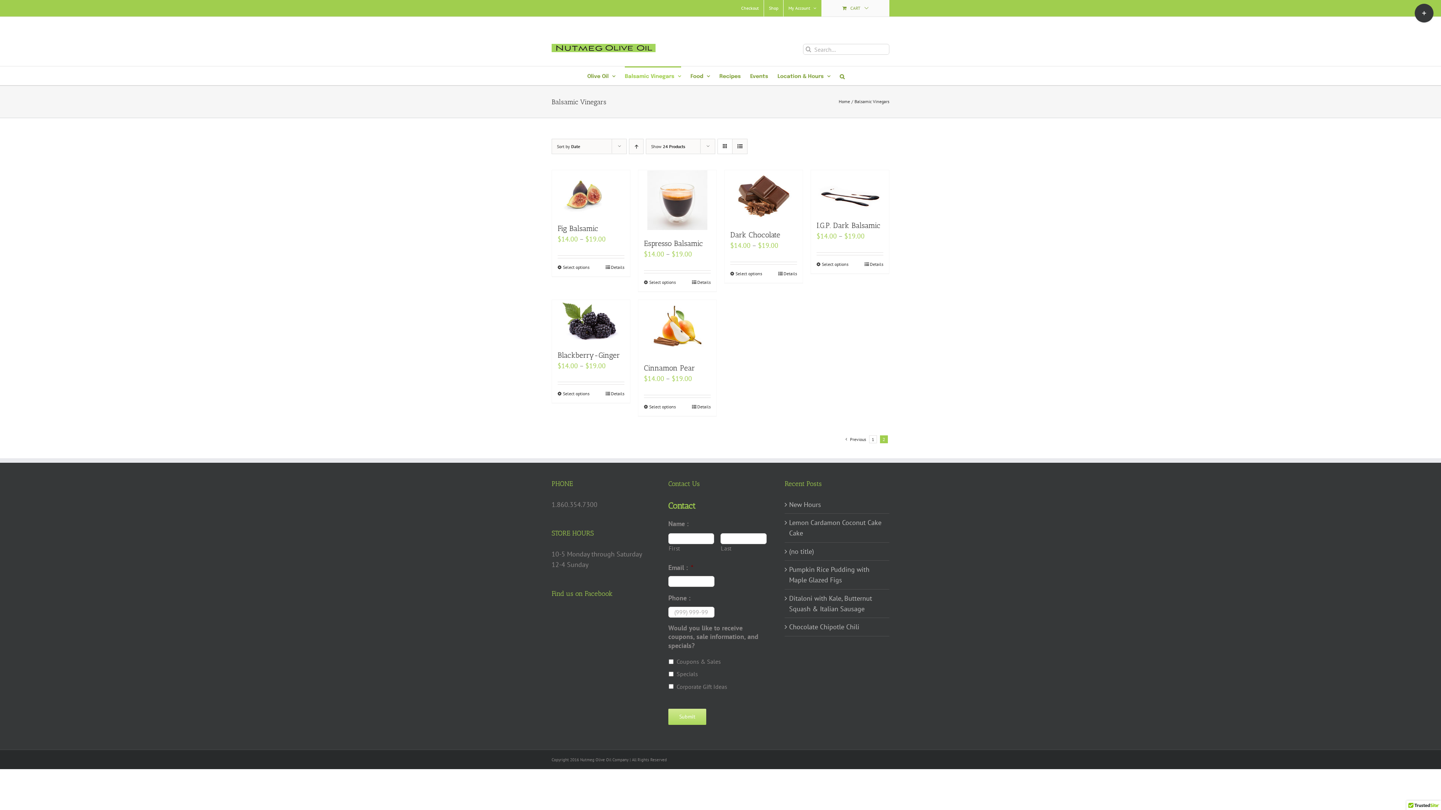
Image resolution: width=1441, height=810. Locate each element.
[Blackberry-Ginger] (591, 321)
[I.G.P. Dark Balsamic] (850, 191)
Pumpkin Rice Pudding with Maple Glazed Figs (829, 574)
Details (617, 267)
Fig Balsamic (578, 228)
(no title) (801, 551)
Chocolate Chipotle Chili (824, 626)
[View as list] (740, 146)
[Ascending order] (636, 146)
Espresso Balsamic (673, 243)
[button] (842, 75)
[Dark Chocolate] (764, 196)
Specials (687, 674)
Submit (687, 716)
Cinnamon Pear (669, 367)
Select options (576, 267)
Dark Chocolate (755, 234)
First (674, 548)
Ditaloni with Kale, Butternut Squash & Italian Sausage (830, 603)
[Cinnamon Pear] (677, 327)
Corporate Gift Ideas (702, 686)
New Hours (805, 504)
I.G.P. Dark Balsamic (848, 225)
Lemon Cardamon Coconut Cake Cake (835, 527)
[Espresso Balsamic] (677, 200)
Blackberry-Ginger (589, 355)
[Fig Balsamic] (591, 192)
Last (726, 548)
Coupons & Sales (699, 661)
